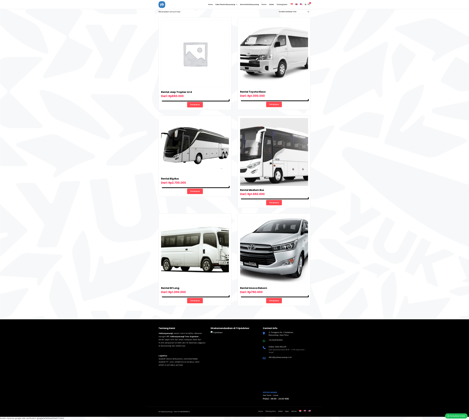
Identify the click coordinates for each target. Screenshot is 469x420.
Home (210, 4)
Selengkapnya (195, 105)
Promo (264, 4)
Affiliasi (294, 411)
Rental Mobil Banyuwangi (249, 4)
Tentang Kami (282, 4)
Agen (287, 411)
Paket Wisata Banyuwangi (225, 4)
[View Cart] (309, 4)
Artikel (271, 4)
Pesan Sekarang (195, 99)
